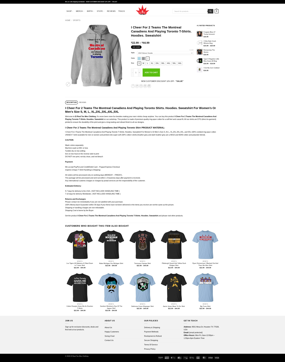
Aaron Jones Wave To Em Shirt (174, 306)
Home (67, 20)
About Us (108, 327)
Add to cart (151, 72)
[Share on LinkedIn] (149, 86)
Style (132, 53)
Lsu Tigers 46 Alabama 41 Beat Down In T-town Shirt (79, 264)
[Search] (210, 11)
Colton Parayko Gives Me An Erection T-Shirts (80, 307)
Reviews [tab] (82, 102)
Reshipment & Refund (153, 336)
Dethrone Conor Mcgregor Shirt (142, 306)
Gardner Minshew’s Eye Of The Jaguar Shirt (111, 307)
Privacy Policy (149, 349)
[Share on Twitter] (137, 86)
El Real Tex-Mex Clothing (79, 356)
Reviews (111, 11)
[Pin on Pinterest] (145, 86)
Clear (191, 50)
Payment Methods (151, 332)
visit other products (175, 216)
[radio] (139, 58)
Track (121, 11)
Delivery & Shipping (152, 327)
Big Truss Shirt (205, 306)
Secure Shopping (151, 340)
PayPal (77, 167)
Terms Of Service (151, 345)
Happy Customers (112, 332)
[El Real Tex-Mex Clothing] (142, 10)
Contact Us (109, 340)
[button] (216, 11)
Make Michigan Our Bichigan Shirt (111, 263)
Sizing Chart (109, 336)
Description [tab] (71, 102)
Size (132, 63)
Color (133, 58)
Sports (76, 20)
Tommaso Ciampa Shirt (142, 263)
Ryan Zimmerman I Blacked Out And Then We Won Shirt (205, 264)
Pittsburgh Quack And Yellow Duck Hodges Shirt (174, 264)
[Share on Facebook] (133, 86)
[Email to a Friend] (141, 86)
